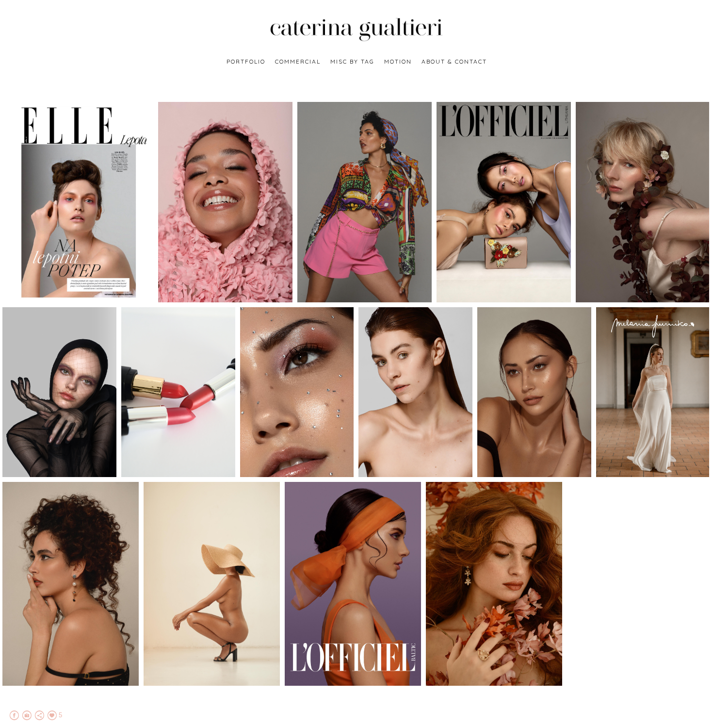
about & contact (454, 61)
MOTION (398, 61)
